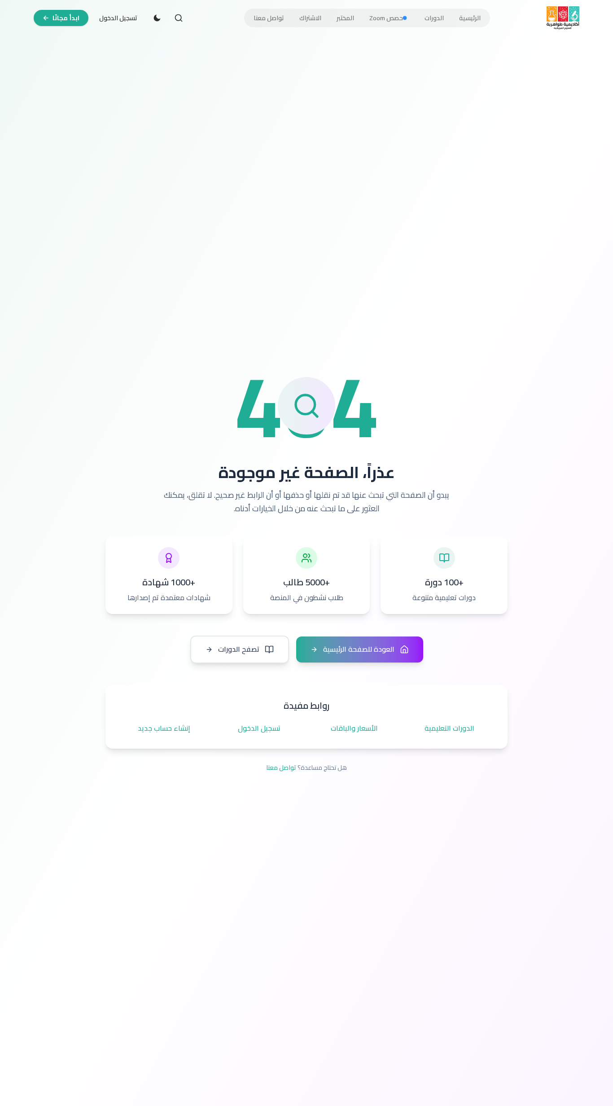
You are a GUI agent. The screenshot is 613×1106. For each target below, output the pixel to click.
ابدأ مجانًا (66, 18)
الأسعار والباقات (354, 728)
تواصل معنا (281, 767)
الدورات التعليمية (449, 728)
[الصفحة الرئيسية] (563, 18)
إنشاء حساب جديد (164, 728)
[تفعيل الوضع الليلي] (157, 18)
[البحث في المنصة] (179, 18)
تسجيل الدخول (118, 18)
